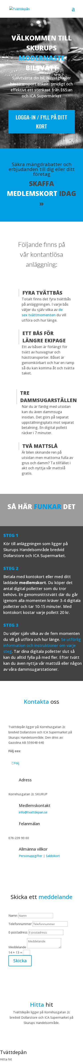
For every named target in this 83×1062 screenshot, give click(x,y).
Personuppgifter (30, 856)
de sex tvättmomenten (42, 312)
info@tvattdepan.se (33, 812)
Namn (12, 915)
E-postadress (17, 932)
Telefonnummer (20, 924)
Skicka (20, 961)
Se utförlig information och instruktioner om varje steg (42, 645)
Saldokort (53, 856)
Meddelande (17, 947)
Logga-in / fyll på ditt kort (41, 121)
